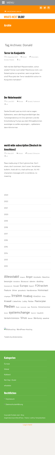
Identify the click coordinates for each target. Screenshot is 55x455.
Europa (24, 285)
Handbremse (32, 290)
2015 (6, 247)
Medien (11, 60)
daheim (32, 281)
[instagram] (48, 8)
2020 (6, 214)
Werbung (38, 318)
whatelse (7, 385)
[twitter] (44, 8)
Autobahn (37, 277)
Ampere (22, 277)
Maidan (31, 301)
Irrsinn (17, 295)
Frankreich (36, 101)
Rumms (34, 307)
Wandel (30, 318)
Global (24, 57)
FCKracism (36, 153)
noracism (23, 307)
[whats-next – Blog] (15, 16)
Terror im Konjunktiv (14, 53)
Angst (29, 276)
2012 (6, 266)
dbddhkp (39, 281)
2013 (6, 260)
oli (19, 60)
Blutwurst (25, 281)
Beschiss (46, 277)
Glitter (14, 290)
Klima (43, 296)
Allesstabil (34, 57)
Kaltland (7, 374)
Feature (7, 290)
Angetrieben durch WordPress (14, 418)
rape (28, 307)
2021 (6, 208)
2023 (6, 195)
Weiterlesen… (9, 84)
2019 (6, 221)
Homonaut (43, 290)
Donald (6, 60)
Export (31, 286)
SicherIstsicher (44, 307)
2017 (6, 234)
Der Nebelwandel (12, 97)
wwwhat (46, 318)
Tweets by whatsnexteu (13, 337)
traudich (40, 313)
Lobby (24, 301)
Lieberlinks (16, 301)
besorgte (8, 281)
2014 (6, 253)
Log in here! (27, 425)
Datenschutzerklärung (14, 404)
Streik (6, 313)
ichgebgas (7, 296)
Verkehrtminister (11, 318)
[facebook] (40, 8)
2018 (6, 227)
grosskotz (22, 290)
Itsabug (27, 295)
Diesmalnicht (8, 286)
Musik (17, 307)
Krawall (7, 301)
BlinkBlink (16, 281)
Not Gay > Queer (10, 380)
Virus (23, 317)
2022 (6, 201)
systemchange (19, 312)
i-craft (31, 418)
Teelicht (33, 313)
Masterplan (40, 301)
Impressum (10, 399)
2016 (6, 240)
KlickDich (37, 296)
